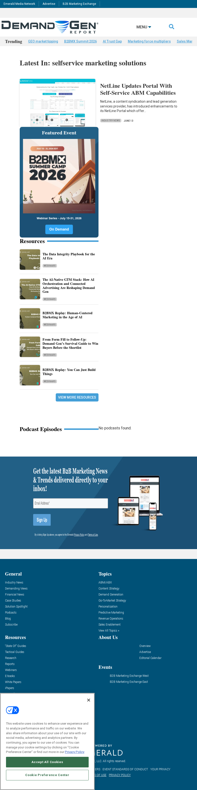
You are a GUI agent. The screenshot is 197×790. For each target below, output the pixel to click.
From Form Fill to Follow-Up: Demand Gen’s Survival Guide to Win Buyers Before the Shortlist (70, 343)
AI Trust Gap (112, 41)
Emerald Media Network (19, 3)
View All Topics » (108, 630)
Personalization (107, 606)
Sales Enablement (109, 624)
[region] (47, 741)
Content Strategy (108, 588)
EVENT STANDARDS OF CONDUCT (125, 769)
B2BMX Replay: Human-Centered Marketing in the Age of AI (67, 315)
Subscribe (11, 624)
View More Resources (77, 397)
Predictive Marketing (111, 612)
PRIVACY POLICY (120, 775)
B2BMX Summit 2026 (80, 41)
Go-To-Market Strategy (112, 600)
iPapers (9, 688)
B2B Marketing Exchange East (129, 681)
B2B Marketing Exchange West (129, 675)
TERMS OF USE (96, 775)
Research (10, 658)
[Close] (88, 700)
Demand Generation (110, 594)
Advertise (49, 3)
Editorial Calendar (150, 658)
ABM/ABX (105, 582)
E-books (10, 676)
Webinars (50, 265)
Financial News (14, 594)
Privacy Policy (74, 752)
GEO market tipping (43, 41)
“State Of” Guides (15, 646)
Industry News (110, 120)
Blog (8, 618)
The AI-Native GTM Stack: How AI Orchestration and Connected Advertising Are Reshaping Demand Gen (69, 285)
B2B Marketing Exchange (79, 3)
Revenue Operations (110, 618)
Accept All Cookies (47, 762)
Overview (145, 646)
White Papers (13, 682)
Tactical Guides (14, 652)
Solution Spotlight (16, 606)
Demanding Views (16, 588)
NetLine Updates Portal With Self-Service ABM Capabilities (138, 89)
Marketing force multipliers (149, 41)
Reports (10, 664)
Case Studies (13, 600)
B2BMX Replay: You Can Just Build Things (69, 371)
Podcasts (11, 612)
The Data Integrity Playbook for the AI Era (69, 256)
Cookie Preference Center (47, 775)
